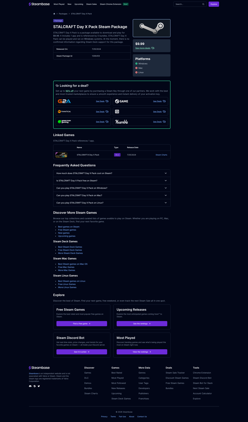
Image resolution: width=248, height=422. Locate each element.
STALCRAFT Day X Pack (81, 14)
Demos (87, 383)
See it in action (80, 352)
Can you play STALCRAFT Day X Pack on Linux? (79, 202)
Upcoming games (66, 236)
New (69, 4)
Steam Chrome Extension (110, 4)
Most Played (59, 4)
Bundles (88, 388)
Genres (142, 372)
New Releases (118, 388)
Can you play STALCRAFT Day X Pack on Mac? (79, 195)
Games (87, 372)
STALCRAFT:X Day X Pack (88, 155)
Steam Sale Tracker (175, 372)
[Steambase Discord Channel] (30, 386)
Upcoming (79, 4)
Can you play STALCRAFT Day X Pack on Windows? (81, 188)
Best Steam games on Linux (71, 281)
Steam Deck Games (121, 398)
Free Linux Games (67, 284)
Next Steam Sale (201, 388)
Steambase (34, 373)
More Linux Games (67, 287)
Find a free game (80, 323)
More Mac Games (66, 270)
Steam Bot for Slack (203, 383)
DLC (86, 378)
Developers (144, 388)
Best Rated (116, 372)
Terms (113, 416)
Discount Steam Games (177, 378)
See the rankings (140, 323)
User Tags (143, 383)
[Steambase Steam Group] (35, 386)
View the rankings (140, 352)
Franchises (144, 398)
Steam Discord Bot (202, 378)
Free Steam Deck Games (70, 250)
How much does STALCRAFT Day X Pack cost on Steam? (84, 173)
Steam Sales (91, 4)
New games (64, 233)
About (131, 416)
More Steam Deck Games (70, 253)
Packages (63, 14)
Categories (144, 378)
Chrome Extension (202, 372)
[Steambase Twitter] (39, 386)
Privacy (104, 416)
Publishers (144, 393)
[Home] (54, 14)
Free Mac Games (66, 267)
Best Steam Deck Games (70, 247)
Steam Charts (161, 155)
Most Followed (118, 383)
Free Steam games (67, 229)
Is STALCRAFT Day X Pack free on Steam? (76, 180)
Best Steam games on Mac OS (72, 264)
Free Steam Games (175, 383)
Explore (214, 4)
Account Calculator (202, 393)
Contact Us (142, 416)
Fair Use (122, 416)
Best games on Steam (68, 226)
